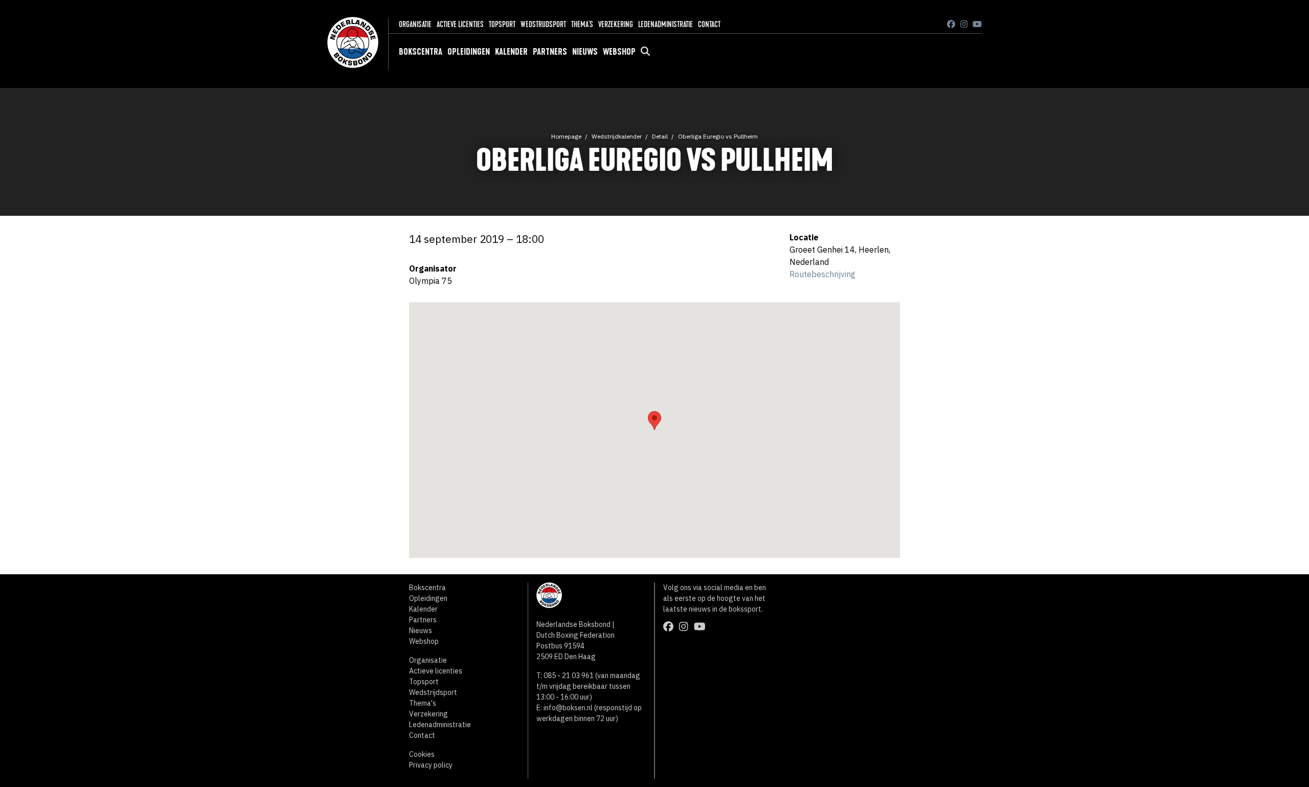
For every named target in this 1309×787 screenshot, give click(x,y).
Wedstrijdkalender (617, 136)
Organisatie (415, 24)
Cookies (422, 754)
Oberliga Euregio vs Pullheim (718, 136)
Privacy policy (431, 765)
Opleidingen (468, 51)
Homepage (566, 136)
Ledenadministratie (665, 24)
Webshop (619, 51)
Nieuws (585, 51)
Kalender (511, 51)
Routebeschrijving (822, 274)
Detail (660, 136)
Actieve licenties (460, 24)
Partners (550, 51)
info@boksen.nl (568, 707)
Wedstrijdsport (543, 24)
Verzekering (615, 24)
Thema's (582, 24)
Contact (709, 24)
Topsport (502, 24)
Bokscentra (420, 51)
